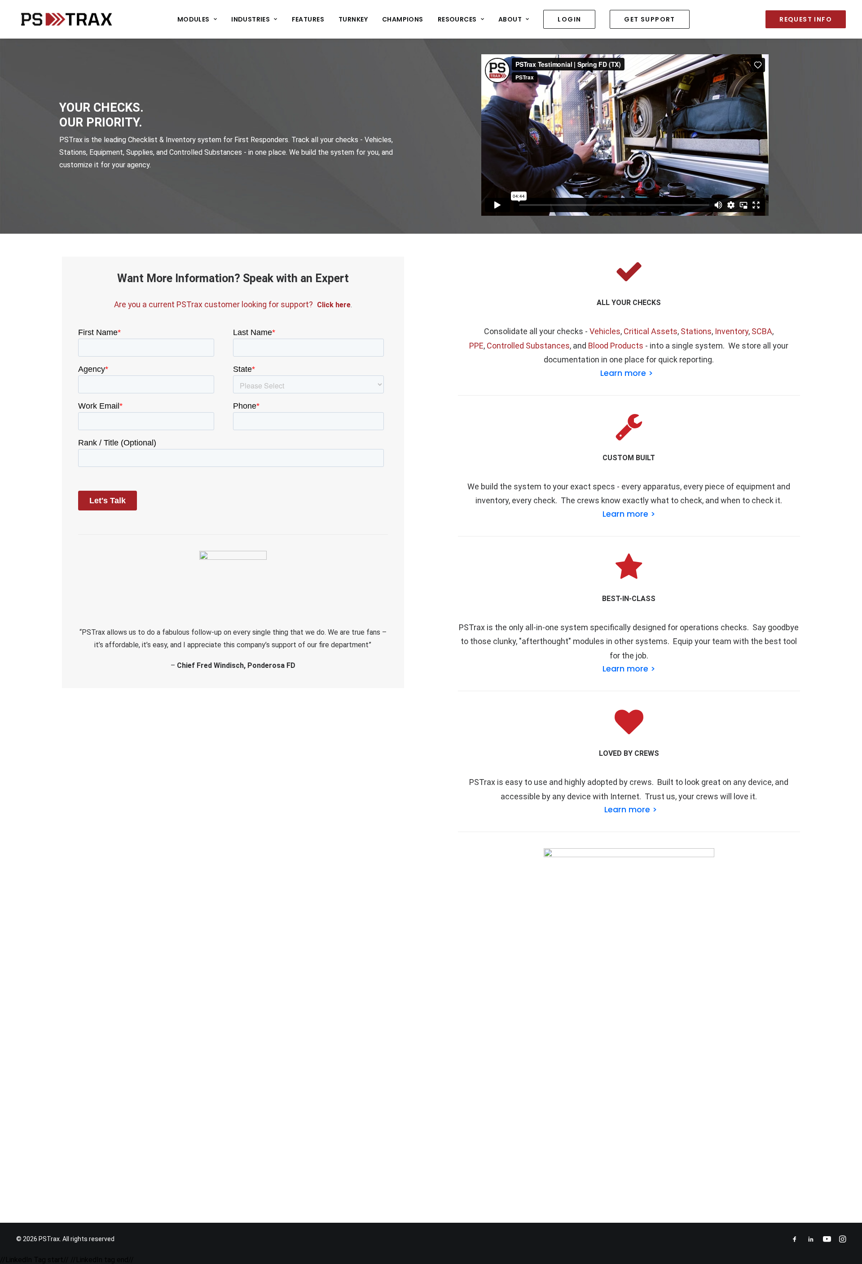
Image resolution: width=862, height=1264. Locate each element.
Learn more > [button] (626, 373)
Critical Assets (650, 331)
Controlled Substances (528, 345)
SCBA (762, 331)
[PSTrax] (66, 19)
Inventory (731, 331)
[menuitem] (197, 19)
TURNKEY (353, 19)
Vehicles (604, 331)
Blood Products (615, 345)
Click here (334, 305)
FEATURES (308, 19)
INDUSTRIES (250, 19)
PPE (476, 345)
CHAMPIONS (402, 19)
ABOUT (510, 19)
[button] (629, 281)
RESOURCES (457, 19)
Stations (696, 331)
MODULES (193, 19)
